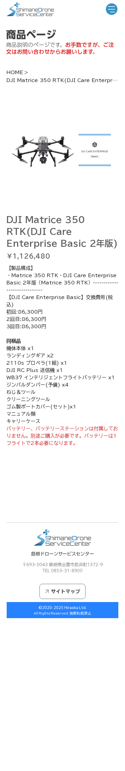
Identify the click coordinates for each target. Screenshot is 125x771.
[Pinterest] (16, 507)
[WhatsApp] (7, 507)
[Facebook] (12, 507)
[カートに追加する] (62, 477)
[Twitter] (20, 507)
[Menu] (112, 9)
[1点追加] (37, 459)
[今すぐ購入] (62, 488)
